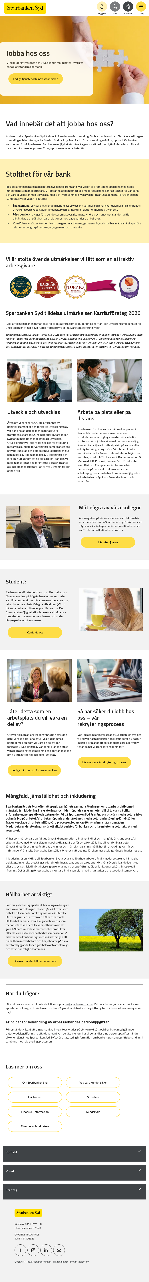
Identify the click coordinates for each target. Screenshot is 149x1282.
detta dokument (47, 1033)
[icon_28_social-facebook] (20, 1250)
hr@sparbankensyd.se (79, 1004)
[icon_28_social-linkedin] (46, 1250)
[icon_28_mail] (59, 1250)
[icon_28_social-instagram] (33, 1250)
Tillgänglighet (60, 1261)
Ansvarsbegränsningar (38, 1261)
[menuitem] (25, 8)
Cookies (19, 1261)
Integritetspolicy (79, 1261)
